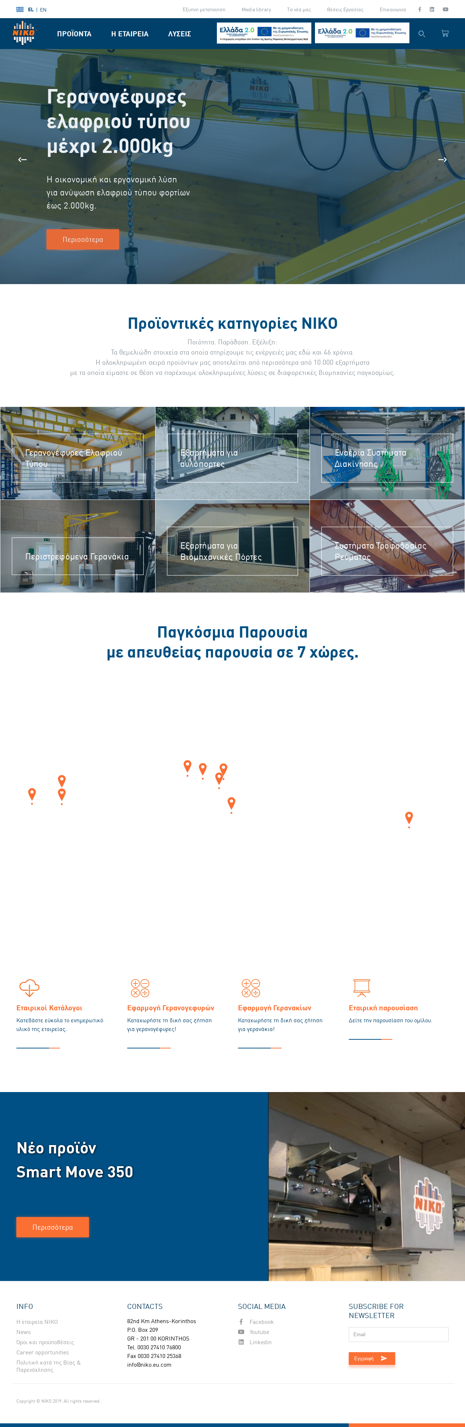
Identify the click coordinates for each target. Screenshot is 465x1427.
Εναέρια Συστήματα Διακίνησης (371, 458)
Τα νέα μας (299, 9)
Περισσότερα (82, 239)
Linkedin (260, 1342)
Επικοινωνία (393, 9)
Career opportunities (42, 1352)
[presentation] (22, 159)
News (23, 1331)
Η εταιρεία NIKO (37, 1321)
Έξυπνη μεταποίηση (204, 9)
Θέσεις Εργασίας (345, 9)
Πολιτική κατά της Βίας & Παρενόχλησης (48, 1366)
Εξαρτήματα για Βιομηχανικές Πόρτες (221, 551)
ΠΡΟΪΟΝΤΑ (74, 33)
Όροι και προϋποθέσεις (45, 1342)
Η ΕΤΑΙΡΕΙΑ (130, 33)
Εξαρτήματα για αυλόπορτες (209, 458)
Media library (256, 9)
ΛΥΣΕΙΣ (179, 33)
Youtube (258, 1331)
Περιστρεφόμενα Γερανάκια (77, 556)
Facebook (261, 1321)
